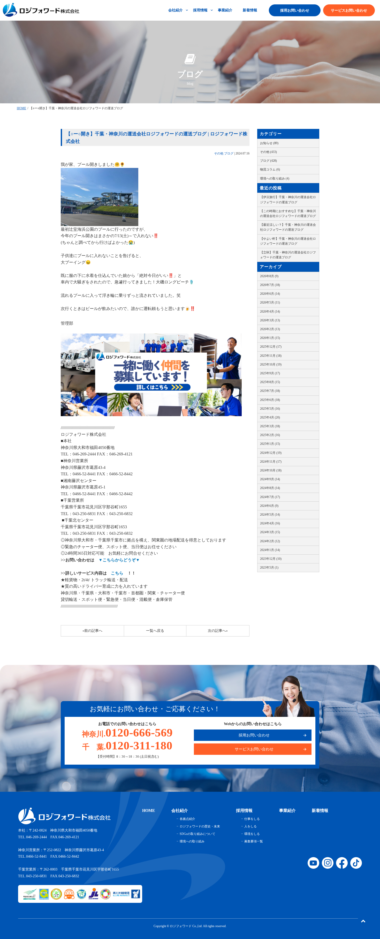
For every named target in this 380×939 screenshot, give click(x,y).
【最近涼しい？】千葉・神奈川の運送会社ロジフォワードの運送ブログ (288, 227)
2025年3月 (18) (270, 426)
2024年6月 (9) (269, 506)
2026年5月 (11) (270, 302)
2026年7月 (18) (270, 285)
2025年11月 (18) (271, 356)
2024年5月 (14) (270, 514)
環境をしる (252, 834)
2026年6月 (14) (270, 294)
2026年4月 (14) (270, 311)
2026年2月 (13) (270, 329)
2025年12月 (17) (271, 346)
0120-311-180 (127, 745)
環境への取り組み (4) (274, 178)
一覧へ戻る (155, 631)
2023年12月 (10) (271, 559)
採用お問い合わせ (294, 10)
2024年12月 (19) (271, 453)
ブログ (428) (268, 160)
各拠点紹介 (187, 819)
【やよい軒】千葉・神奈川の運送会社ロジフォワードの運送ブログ (288, 241)
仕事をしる (252, 819)
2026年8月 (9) (269, 276)
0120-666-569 (127, 732)
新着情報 (250, 10)
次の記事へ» (218, 631)
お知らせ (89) (269, 143)
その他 (218, 153)
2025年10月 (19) (271, 364)
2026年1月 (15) (270, 338)
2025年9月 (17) (270, 373)
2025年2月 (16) (270, 435)
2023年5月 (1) (269, 567)
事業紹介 (225, 10)
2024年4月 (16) (270, 523)
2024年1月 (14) (270, 550)
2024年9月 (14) (270, 479)
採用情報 (200, 10)
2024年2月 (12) (270, 541)
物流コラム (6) (270, 169)
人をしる (250, 826)
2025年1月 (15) (270, 444)
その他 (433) (268, 152)
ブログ (228, 153)
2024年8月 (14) (270, 488)
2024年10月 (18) (271, 470)
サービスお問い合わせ (349, 10)
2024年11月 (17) (271, 461)
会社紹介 (175, 10)
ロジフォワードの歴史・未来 (200, 826)
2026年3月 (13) (270, 320)
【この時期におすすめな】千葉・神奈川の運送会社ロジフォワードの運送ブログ (288, 213)
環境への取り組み (192, 841)
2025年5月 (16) (270, 408)
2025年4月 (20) (270, 417)
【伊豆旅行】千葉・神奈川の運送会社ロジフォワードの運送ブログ (288, 199)
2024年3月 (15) (270, 532)
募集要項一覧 (253, 841)
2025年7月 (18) (270, 391)
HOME (21, 108)
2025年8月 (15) (270, 382)
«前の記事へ (92, 631)
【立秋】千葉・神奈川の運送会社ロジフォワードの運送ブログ (288, 255)
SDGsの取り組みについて (197, 834)
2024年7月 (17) (270, 497)
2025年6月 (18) (270, 400)
